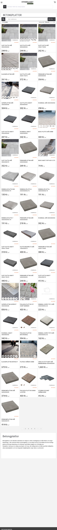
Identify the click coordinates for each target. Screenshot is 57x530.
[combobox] (28, 6)
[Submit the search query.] (3, 19)
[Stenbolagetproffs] (28, 3)
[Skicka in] (4, 6)
